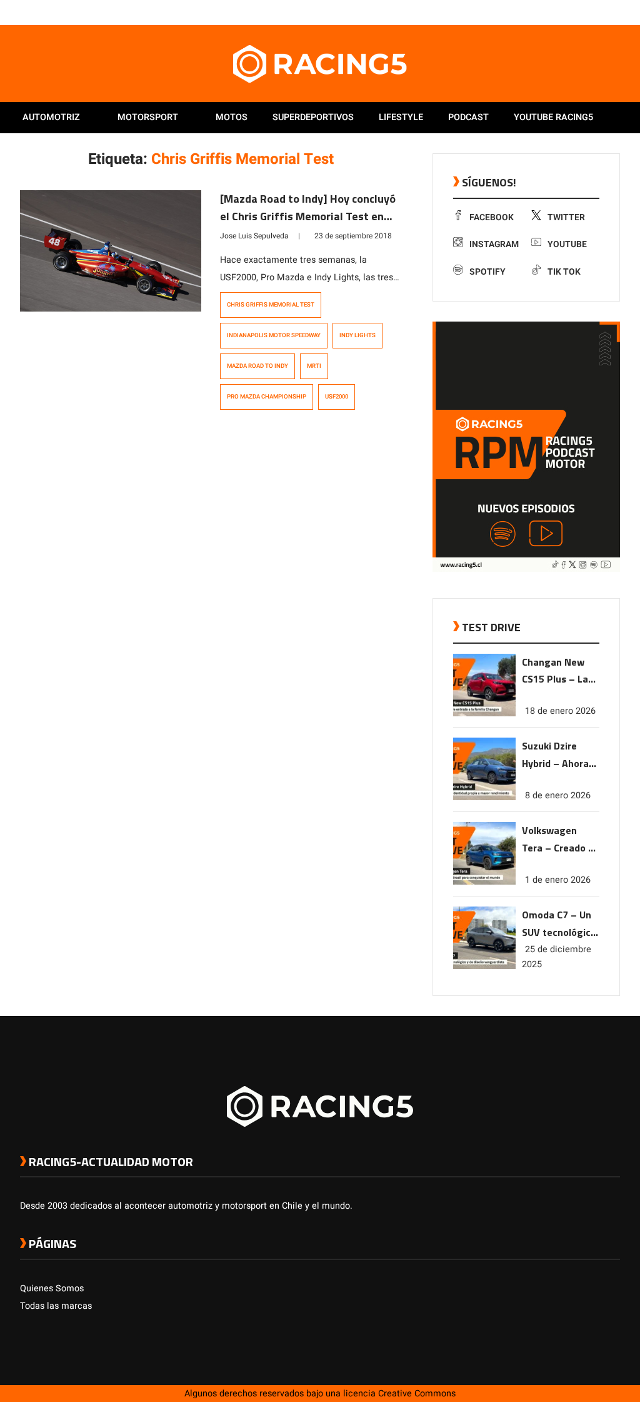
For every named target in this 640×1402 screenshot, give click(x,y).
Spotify (487, 271)
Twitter (566, 217)
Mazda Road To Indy (257, 366)
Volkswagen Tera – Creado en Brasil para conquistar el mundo (560, 840)
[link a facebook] (551, 12)
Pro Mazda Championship (266, 396)
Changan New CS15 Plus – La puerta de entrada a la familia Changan (559, 671)
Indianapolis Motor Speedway (274, 335)
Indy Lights (357, 335)
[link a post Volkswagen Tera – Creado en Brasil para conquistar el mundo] (484, 881)
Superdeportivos (313, 117)
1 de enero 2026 (558, 879)
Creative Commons (417, 1393)
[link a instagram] (576, 12)
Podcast (468, 117)
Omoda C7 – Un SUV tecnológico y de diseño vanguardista (559, 924)
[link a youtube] (588, 12)
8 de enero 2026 (558, 795)
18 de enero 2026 (560, 711)
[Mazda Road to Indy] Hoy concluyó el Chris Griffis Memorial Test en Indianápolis (308, 216)
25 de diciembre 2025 (556, 957)
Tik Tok (564, 271)
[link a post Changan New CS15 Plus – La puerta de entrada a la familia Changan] (484, 713)
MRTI (314, 366)
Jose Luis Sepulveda (254, 235)
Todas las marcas (56, 1306)
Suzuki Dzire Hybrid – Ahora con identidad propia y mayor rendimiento (555, 755)
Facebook (491, 217)
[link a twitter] (564, 12)
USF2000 (336, 396)
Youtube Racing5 (553, 117)
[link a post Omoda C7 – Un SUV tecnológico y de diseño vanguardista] (484, 966)
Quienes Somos (52, 1288)
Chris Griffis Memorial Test (270, 304)
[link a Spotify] (601, 12)
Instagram (494, 244)
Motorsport (148, 117)
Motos (232, 117)
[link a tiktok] (614, 12)
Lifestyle (401, 117)
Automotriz (51, 117)
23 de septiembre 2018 (353, 235)
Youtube (567, 244)
